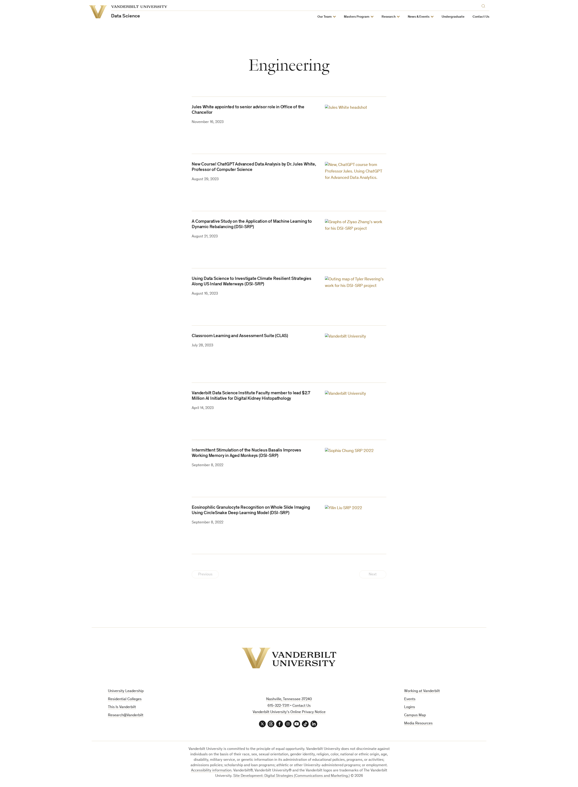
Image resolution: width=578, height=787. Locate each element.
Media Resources (418, 724)
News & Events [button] (418, 17)
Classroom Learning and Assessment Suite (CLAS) (240, 336)
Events (409, 699)
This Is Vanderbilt (122, 707)
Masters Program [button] (356, 17)
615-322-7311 (278, 706)
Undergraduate (453, 17)
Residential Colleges (125, 699)
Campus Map (415, 715)
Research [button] (389, 17)
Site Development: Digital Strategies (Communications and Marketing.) (291, 776)
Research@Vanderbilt (125, 715)
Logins (409, 707)
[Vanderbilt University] (289, 658)
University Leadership (126, 691)
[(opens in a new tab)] (355, 125)
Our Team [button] (324, 17)
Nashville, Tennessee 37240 (289, 699)
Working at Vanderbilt (422, 691)
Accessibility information (211, 771)
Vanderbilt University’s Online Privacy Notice (289, 712)
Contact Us (481, 17)
